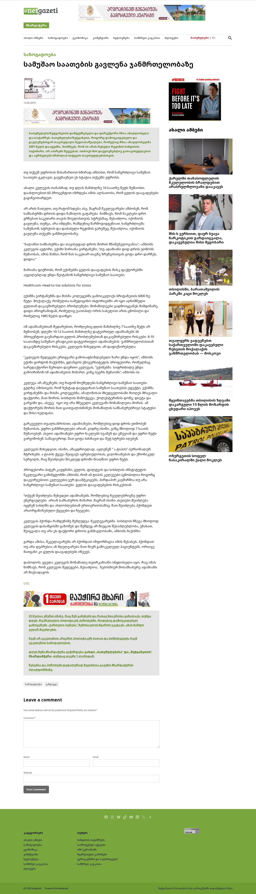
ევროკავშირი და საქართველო (97, 859)
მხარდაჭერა (36, 25)
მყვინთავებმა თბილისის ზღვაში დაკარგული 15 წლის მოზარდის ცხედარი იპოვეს (199, 404)
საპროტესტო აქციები (91, 844)
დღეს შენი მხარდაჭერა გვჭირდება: (57, 652)
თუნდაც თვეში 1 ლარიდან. (74, 656)
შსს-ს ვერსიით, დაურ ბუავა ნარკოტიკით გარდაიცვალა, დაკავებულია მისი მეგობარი (196, 237)
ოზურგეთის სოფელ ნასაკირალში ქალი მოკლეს (195, 457)
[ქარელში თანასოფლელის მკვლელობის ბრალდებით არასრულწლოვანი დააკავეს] (200, 157)
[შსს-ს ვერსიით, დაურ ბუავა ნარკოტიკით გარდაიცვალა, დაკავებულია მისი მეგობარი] (200, 212)
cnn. (27, 583)
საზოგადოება (58, 38)
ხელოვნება (121, 38)
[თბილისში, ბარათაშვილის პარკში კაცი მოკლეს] (200, 268)
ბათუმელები (200, 37)
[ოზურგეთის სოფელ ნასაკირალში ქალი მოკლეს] (200, 434)
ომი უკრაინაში (87, 849)
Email (95, 757)
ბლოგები (171, 38)
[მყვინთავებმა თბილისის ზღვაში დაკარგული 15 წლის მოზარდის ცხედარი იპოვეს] (200, 379)
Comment (29, 718)
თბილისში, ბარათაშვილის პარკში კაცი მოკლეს (194, 291)
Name (27, 757)
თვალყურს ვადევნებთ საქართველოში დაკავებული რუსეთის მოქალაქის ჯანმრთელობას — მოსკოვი (196, 347)
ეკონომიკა (80, 38)
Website (28, 772)
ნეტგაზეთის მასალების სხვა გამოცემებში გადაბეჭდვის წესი (195, 888)
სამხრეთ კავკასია (147, 38)
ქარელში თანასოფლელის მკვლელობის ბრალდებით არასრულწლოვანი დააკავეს (196, 182)
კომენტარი (101, 38)
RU (213, 37)
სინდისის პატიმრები (91, 840)
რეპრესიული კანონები (92, 854)
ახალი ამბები (33, 38)
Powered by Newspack (56, 888)
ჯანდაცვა (51, 684)
